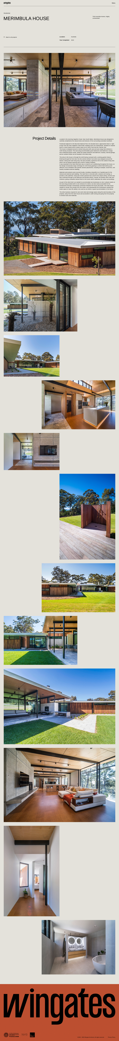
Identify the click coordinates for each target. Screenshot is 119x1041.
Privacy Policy (111, 1037)
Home (7, 3)
